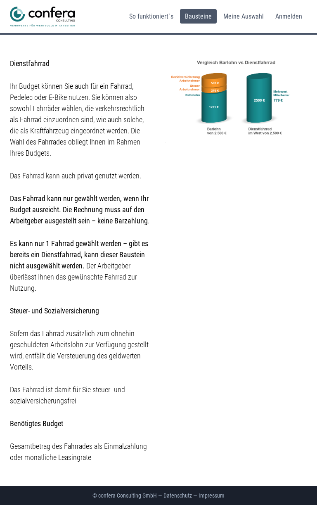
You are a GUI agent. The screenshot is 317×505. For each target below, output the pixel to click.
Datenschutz (177, 495)
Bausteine (198, 16)
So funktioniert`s (151, 16)
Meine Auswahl (243, 16)
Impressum (212, 495)
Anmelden (288, 16)
